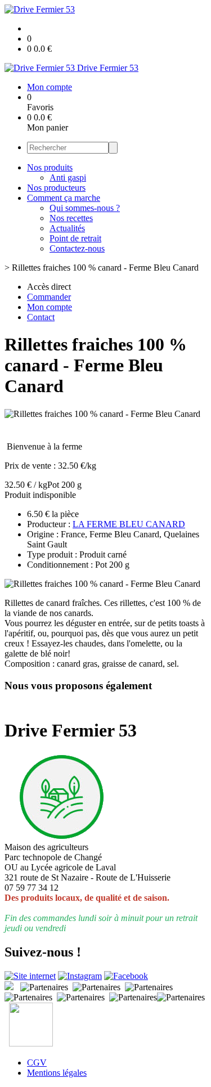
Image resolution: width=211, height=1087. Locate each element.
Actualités (67, 228)
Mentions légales (57, 1072)
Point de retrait (75, 238)
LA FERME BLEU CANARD (129, 524)
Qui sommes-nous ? (85, 208)
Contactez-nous (77, 248)
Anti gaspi (68, 177)
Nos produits (50, 167)
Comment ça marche (63, 198)
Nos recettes (71, 218)
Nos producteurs (56, 187)
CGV (37, 1062)
